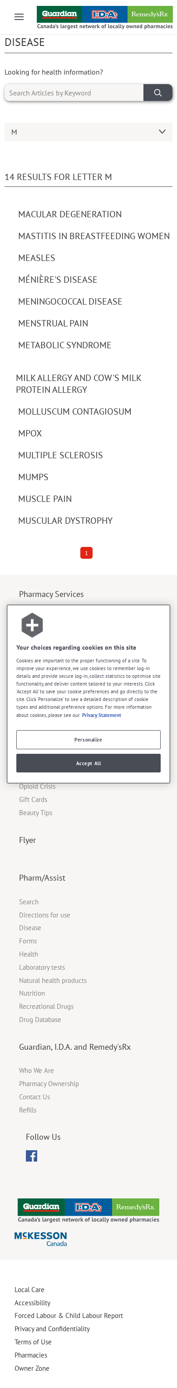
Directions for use (44, 915)
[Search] (157, 92)
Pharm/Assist (42, 877)
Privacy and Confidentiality (52, 1328)
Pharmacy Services (51, 594)
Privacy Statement (101, 715)
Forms (28, 941)
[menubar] (31, 1156)
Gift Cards (33, 799)
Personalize (88, 739)
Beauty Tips (35, 812)
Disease (30, 927)
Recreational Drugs (46, 1006)
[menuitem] (31, 1156)
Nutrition (32, 993)
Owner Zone (32, 1368)
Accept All (88, 763)
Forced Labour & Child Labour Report (69, 1315)
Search (29, 901)
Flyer (27, 840)
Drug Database (40, 1019)
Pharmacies (31, 1355)
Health (28, 954)
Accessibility (32, 1302)
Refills (27, 1110)
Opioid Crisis (37, 786)
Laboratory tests (42, 967)
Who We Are (36, 1070)
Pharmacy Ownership (49, 1083)
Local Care (29, 1289)
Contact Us (34, 1096)
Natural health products (53, 980)
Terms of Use (33, 1342)
